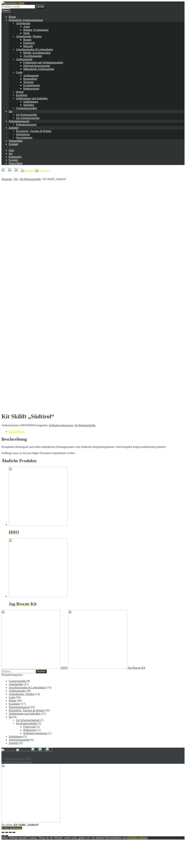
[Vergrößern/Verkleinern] (13, 832)
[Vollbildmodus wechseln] (10, 832)
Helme (20, 91)
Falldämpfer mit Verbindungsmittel (43, 62)
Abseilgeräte (23, 23)
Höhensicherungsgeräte (36, 65)
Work (26, 33)
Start (11, 150)
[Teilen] (6, 832)
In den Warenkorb (11, 828)
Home (12, 16)
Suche (40, 6)
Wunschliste (16, 140)
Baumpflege (30, 78)
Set (10, 111)
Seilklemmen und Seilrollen (32, 98)
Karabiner (21, 95)
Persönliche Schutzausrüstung (26, 20)
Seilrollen (28, 104)
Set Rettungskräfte (26, 114)
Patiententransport (19, 121)
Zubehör (14, 127)
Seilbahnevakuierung (61, 425)
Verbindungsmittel (26, 108)
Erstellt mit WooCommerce (17, 762)
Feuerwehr (29, 726)
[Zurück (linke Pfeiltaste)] (2, 835)
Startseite (6, 179)
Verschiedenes (24, 137)
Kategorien (15, 156)
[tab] (97, 431)
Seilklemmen (30, 101)
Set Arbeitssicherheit (27, 117)
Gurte (19, 72)
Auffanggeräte (24, 59)
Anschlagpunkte (32, 55)
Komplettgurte (31, 85)
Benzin (27, 39)
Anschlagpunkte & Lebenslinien (34, 49)
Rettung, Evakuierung (35, 29)
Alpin (26, 26)
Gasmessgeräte (17, 681)
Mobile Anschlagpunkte (37, 52)
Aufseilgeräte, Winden (29, 36)
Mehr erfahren (139, 837)
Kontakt (13, 144)
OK (129, 837)
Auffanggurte (31, 75)
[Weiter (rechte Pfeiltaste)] (6, 835)
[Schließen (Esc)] (2, 832)
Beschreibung (17, 431)
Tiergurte (28, 82)
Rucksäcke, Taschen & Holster (33, 131)
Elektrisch (29, 42)
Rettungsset (30, 729)
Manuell (28, 46)
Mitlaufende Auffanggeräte (38, 69)
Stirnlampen (23, 134)
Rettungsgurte (31, 88)
